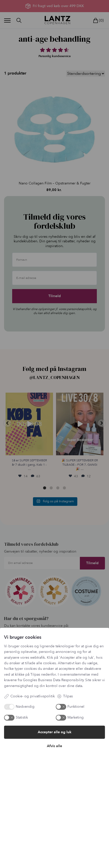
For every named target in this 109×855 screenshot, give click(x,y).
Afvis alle (54, 746)
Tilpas (68, 696)
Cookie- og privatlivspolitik (32, 696)
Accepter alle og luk (54, 732)
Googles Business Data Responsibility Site (57, 680)
